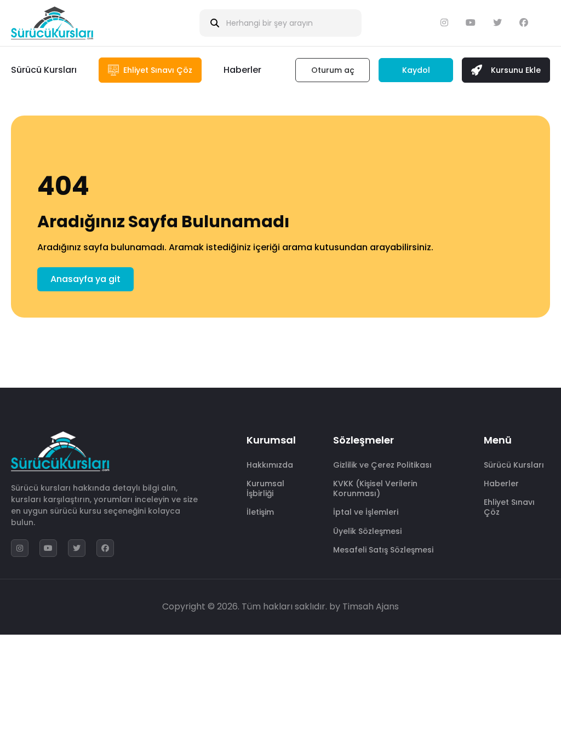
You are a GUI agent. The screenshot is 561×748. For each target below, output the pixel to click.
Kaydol (416, 70)
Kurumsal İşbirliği (265, 488)
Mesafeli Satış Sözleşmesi (383, 549)
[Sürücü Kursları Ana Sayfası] (52, 23)
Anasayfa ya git (85, 279)
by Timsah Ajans (364, 606)
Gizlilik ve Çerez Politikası (382, 464)
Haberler (242, 70)
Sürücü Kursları (44, 70)
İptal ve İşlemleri (365, 512)
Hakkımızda (270, 464)
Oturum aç (332, 70)
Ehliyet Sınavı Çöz (509, 507)
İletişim (260, 512)
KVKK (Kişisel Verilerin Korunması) (375, 488)
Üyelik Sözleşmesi (367, 531)
